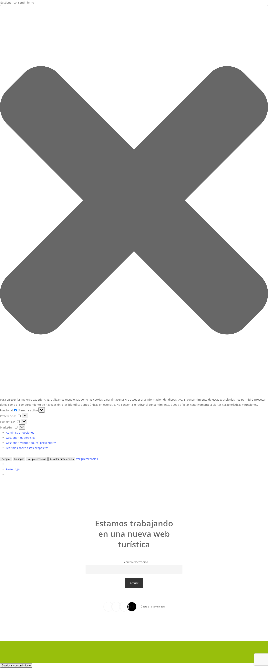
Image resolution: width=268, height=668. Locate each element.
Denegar (19, 459)
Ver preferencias (37, 459)
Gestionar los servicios (20, 438)
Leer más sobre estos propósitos (27, 448)
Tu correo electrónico (134, 562)
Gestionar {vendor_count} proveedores (31, 443)
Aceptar (6, 459)
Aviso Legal (13, 469)
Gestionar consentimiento (16, 665)
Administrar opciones (20, 432)
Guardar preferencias (62, 459)
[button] (134, 201)
